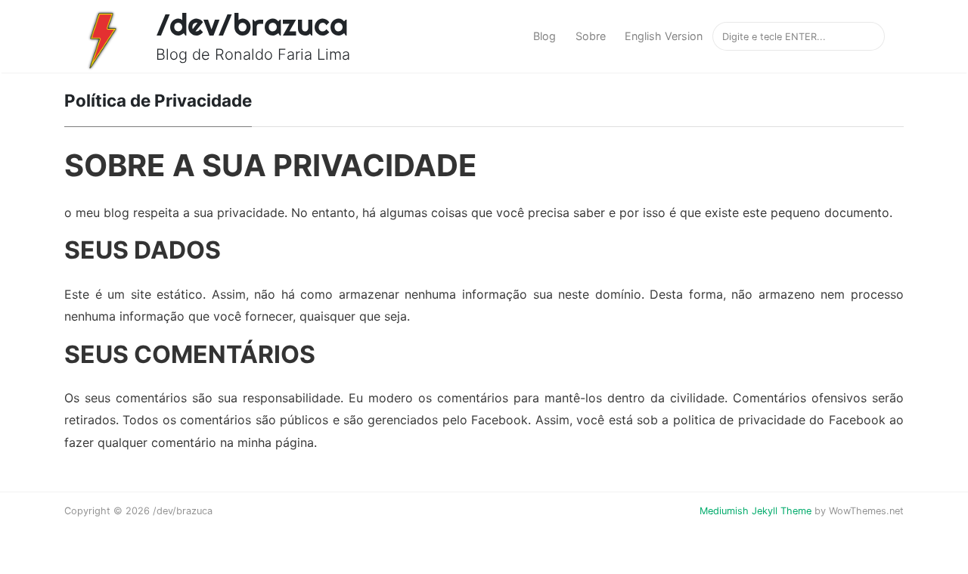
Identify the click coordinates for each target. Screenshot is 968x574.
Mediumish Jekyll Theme (755, 511)
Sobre (591, 35)
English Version (664, 35)
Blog (544, 35)
